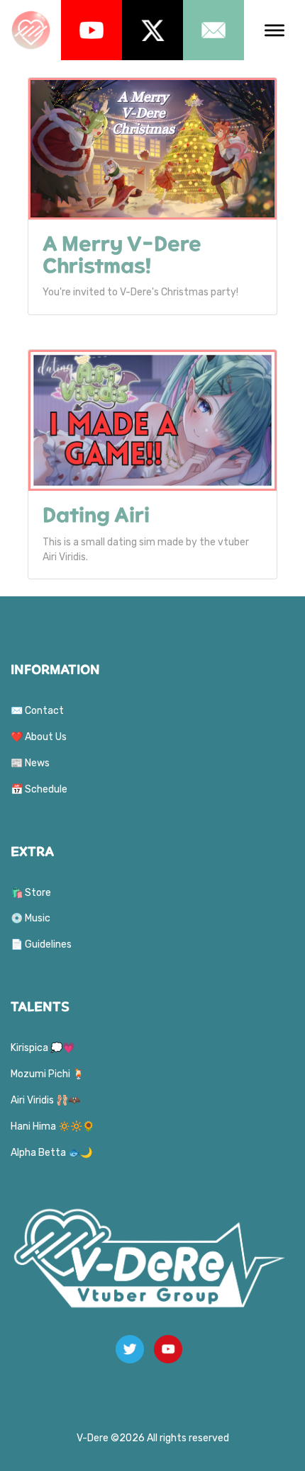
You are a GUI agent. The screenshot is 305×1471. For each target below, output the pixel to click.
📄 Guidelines (41, 944)
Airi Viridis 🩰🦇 (45, 1100)
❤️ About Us (39, 737)
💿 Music (30, 918)
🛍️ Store (31, 893)
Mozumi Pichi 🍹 (47, 1074)
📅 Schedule (39, 789)
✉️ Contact (37, 711)
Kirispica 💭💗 (42, 1048)
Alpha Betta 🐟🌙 (51, 1153)
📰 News (30, 763)
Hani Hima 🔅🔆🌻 (52, 1126)
